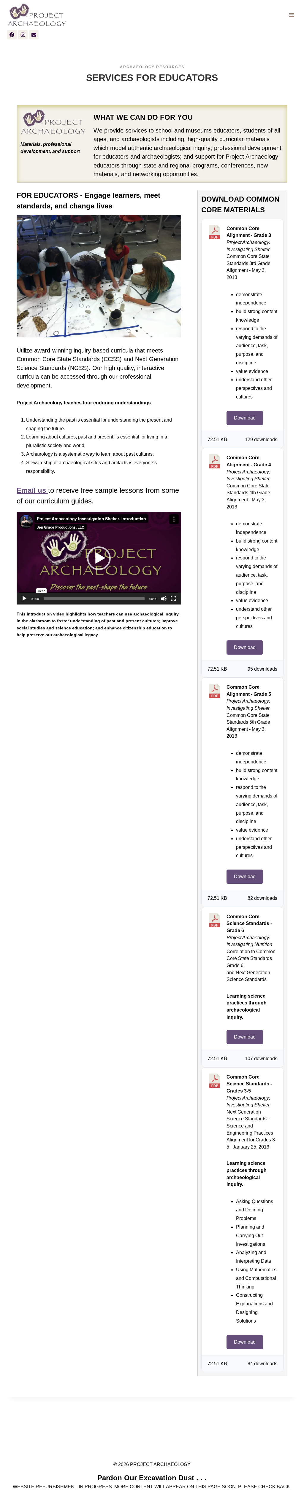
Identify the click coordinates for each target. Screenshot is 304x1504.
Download (245, 417)
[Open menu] (291, 15)
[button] (99, 558)
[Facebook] (12, 34)
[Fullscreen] (173, 599)
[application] (99, 558)
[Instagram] (23, 34)
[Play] (24, 599)
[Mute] (164, 599)
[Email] (34, 34)
